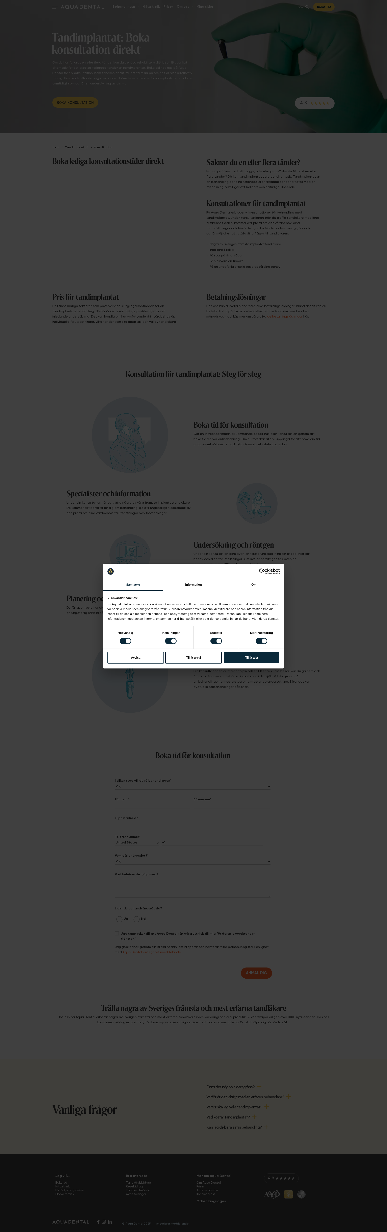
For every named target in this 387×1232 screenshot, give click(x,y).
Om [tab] (253, 584)
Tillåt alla (251, 657)
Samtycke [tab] (133, 584)
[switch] (171, 641)
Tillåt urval (193, 657)
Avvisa (135, 657)
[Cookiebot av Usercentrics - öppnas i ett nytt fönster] (262, 571)
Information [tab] (193, 584)
